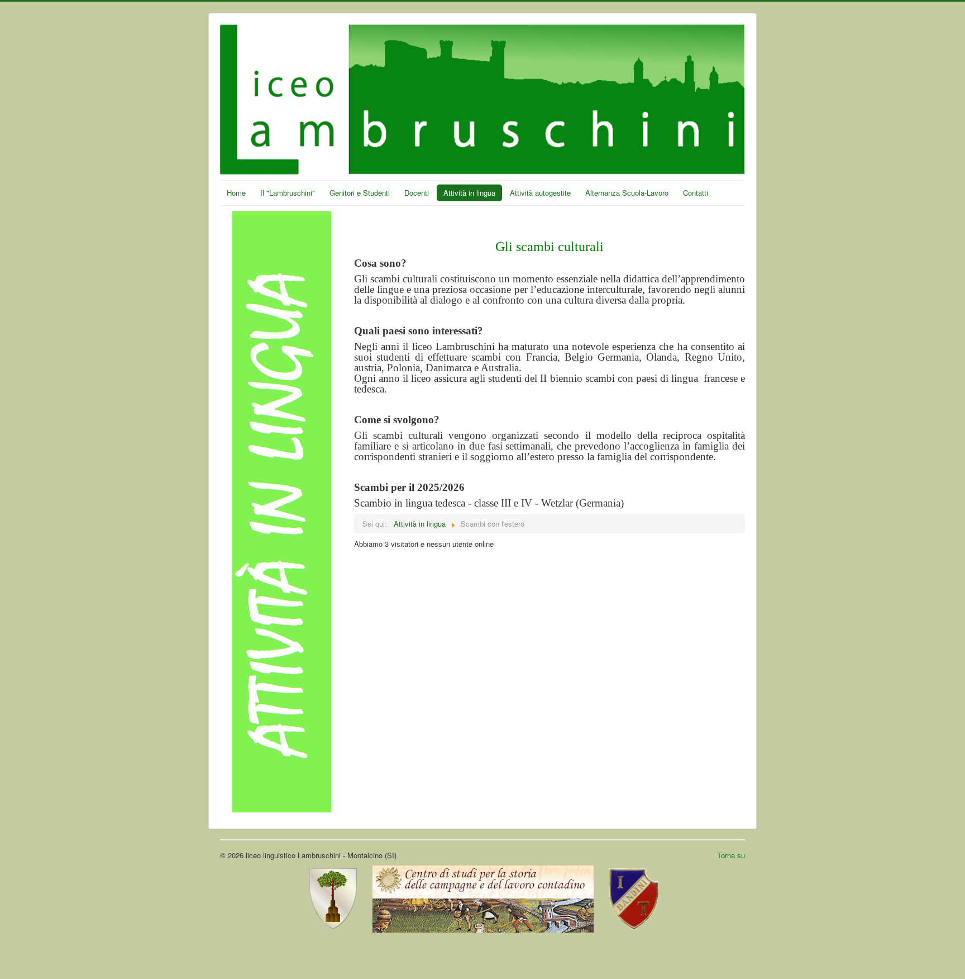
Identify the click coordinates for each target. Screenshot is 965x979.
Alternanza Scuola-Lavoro (626, 192)
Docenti (416, 192)
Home (236, 192)
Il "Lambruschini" (287, 192)
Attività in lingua (469, 192)
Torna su (731, 855)
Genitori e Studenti (359, 192)
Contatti (695, 192)
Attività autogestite (540, 192)
